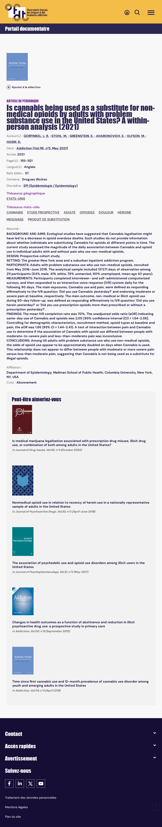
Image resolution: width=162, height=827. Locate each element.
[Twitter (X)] (30, 783)
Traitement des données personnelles (30, 797)
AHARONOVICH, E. (110, 136)
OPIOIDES (87, 212)
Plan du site (13, 817)
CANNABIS (15, 212)
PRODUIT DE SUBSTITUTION (49, 219)
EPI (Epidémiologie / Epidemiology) (51, 186)
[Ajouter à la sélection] (9, 87)
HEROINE (124, 212)
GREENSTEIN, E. (81, 136)
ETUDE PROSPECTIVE (43, 212)
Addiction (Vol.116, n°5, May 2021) (42, 148)
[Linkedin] (20, 783)
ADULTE (70, 212)
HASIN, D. (14, 142)
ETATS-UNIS (16, 199)
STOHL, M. (59, 136)
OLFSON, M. (136, 136)
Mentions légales (16, 807)
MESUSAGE (15, 219)
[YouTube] (41, 783)
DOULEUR (106, 212)
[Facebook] (9, 783)
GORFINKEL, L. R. (36, 136)
